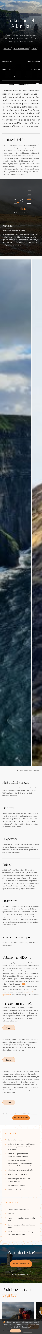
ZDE (23, 984)
